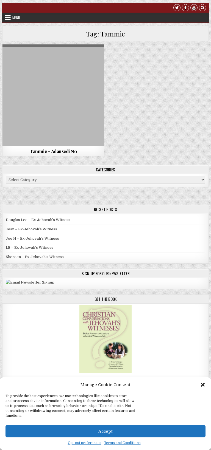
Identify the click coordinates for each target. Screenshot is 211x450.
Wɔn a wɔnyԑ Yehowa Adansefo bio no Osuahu (53, 63)
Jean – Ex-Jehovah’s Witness (31, 229)
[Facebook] (185, 8)
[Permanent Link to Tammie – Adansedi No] (53, 95)
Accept (105, 431)
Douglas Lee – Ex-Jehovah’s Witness (38, 220)
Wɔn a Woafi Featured (52, 57)
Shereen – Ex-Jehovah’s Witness (35, 257)
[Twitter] (177, 8)
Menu (16, 17)
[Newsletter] (30, 282)
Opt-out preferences (84, 443)
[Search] (202, 8)
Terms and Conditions (122, 443)
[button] (203, 384)
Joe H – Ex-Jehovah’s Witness (32, 238)
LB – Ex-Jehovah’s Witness (29, 247)
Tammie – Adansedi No (53, 151)
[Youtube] (194, 8)
